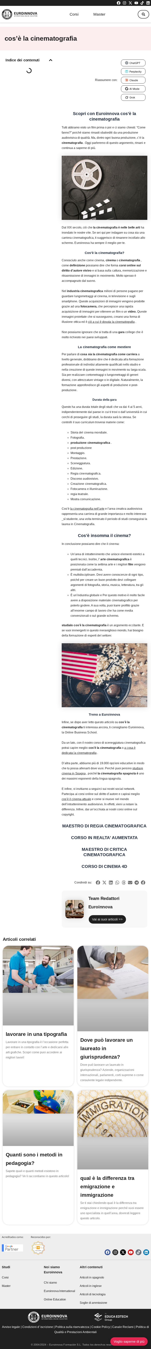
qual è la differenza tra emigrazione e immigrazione (107, 1186)
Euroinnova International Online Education (59, 1295)
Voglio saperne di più (129, 1341)
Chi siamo (50, 1282)
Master (99, 14)
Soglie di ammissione (93, 1302)
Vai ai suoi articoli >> (107, 919)
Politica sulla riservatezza (72, 1326)
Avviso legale (11, 1326)
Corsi (74, 14)
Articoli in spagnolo (92, 1277)
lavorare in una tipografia (36, 1034)
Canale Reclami (123, 1326)
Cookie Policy (100, 1326)
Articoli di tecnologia (93, 1294)
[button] (143, 14)
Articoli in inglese (90, 1285)
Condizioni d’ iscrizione (37, 1326)
